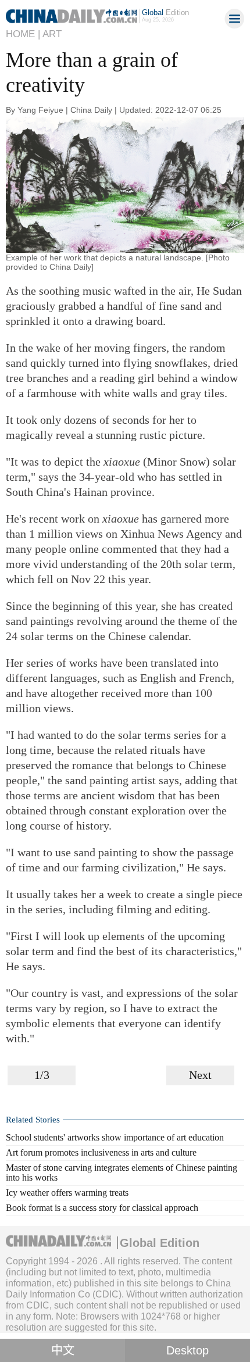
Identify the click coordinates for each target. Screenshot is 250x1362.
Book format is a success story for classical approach (102, 1208)
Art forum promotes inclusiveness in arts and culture (101, 1152)
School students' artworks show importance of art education (115, 1137)
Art (52, 34)
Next (200, 1074)
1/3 (41, 1074)
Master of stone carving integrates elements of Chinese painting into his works (121, 1172)
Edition (165, 12)
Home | (23, 34)
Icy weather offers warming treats (67, 1192)
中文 (62, 1350)
